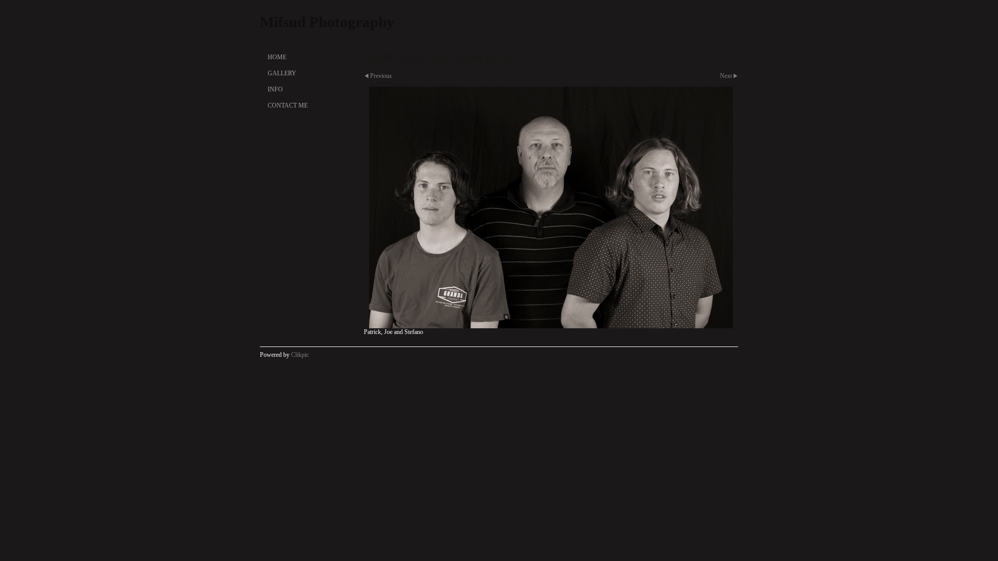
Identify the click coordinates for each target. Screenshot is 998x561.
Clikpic (300, 354)
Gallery (282, 73)
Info (275, 89)
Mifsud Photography (327, 22)
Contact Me (288, 105)
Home (277, 57)
